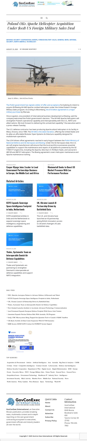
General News (63, 40)
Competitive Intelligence (27, 366)
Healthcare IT (42, 375)
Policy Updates (23, 381)
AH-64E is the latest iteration (42, 132)
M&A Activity (26, 378)
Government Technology (29, 375)
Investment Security (13, 378)
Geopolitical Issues (13, 375)
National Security (58, 378)
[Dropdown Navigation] (41, 18)
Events (9, 372)
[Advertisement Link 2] (20, 341)
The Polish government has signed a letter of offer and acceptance (33, 105)
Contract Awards (41, 366)
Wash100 (57, 381)
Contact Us (49, 410)
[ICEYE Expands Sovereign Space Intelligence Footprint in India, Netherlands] (19, 190)
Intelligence (63, 375)
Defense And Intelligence (67, 366)
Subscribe (49, 417)
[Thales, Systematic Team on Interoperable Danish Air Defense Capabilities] (19, 239)
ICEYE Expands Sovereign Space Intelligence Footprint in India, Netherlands (19, 206)
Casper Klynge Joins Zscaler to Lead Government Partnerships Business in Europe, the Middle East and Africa (22, 170)
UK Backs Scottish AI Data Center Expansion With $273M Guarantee (31, 321)
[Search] (47, 18)
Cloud (15, 366)
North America (20, 42)
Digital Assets (46, 369)
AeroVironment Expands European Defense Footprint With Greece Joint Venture (34, 311)
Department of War (34, 369)
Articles (28, 362)
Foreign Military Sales (47, 40)
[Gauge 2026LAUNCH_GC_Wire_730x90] (55, 3)
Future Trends (50, 372)
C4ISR (77, 362)
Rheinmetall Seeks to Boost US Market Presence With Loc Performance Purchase (61, 170)
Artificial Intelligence (40, 362)
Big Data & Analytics (66, 362)
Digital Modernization (59, 369)
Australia (55, 362)
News (67, 378)
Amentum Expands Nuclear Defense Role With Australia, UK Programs (31, 314)
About (47, 406)
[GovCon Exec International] (24, 4)
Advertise (49, 413)
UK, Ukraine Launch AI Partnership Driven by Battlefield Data (46, 206)
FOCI (27, 372)
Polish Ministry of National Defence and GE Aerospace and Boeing (42, 141)
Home (47, 402)
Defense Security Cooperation (18, 40)
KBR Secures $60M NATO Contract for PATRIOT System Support (30, 324)
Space (42, 381)
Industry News (53, 375)
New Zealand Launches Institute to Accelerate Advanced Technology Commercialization (37, 308)
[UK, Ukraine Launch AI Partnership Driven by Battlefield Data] (50, 190)
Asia (49, 362)
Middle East (47, 378)
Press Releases (34, 381)
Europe (35, 40)
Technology (31, 42)
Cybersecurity (53, 366)
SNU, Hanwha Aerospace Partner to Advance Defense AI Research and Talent (34, 295)
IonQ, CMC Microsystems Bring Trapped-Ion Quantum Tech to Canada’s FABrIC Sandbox (38, 317)
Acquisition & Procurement (16, 362)
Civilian (9, 366)
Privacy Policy (51, 421)
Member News (37, 378)
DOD (70, 369)
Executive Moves (18, 372)
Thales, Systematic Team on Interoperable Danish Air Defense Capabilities (18, 255)
